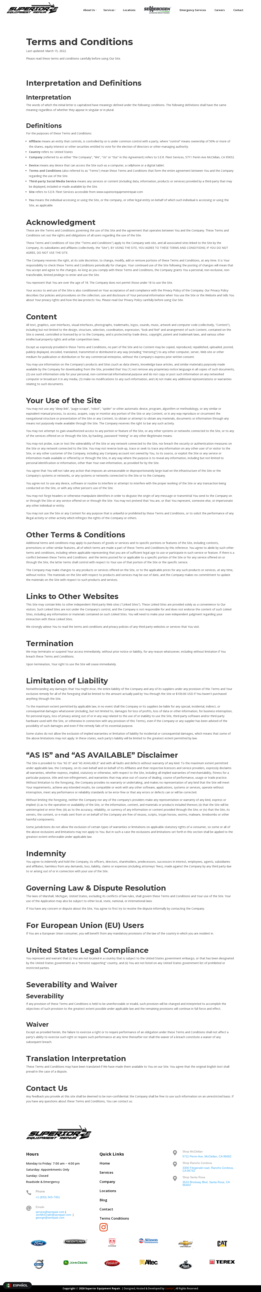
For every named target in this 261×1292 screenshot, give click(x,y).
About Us (89, 10)
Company (107, 1181)
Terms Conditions (114, 1218)
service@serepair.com (50, 1211)
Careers (220, 10)
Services (108, 10)
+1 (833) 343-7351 (48, 1197)
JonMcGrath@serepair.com (53, 1214)
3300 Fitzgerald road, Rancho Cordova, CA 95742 (208, 1169)
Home (105, 1163)
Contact (238, 10)
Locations (129, 10)
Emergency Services (193, 10)
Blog (103, 1200)
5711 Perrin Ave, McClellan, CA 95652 (206, 1156)
